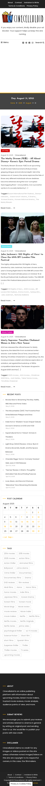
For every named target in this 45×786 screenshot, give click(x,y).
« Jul (5, 537)
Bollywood (8, 568)
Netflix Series (9, 626)
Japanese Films (11, 597)
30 (33, 531)
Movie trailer (25, 611)
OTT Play (5, 151)
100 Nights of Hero (15, 289)
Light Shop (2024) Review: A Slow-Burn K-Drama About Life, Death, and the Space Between (22, 448)
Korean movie (25, 602)
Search (38, 42)
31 (39, 531)
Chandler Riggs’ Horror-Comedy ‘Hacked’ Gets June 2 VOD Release (23, 461)
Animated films (26, 563)
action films (24, 558)
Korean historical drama (24, 199)
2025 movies (29, 289)
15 (27, 521)
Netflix (22, 616)
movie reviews (10, 611)
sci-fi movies (31, 631)
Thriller (25, 645)
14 (22, 521)
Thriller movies (10, 650)
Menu (6, 42)
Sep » (10, 537)
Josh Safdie (15, 378)
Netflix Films (34, 616)
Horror (19, 587)
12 (11, 521)
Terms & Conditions (16, 6)
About (10, 2)
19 (11, 526)
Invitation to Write (31, 2)
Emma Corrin (23, 292)
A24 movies (25, 375)
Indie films (24, 592)
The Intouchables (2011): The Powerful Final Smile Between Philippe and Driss (23, 413)
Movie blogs (9, 606)
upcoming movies (12, 655)
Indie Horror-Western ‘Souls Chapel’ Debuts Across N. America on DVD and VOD (23, 424)
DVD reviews (9, 582)
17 (39, 521)
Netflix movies (10, 621)
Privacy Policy (32, 6)
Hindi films (8, 587)
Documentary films (12, 577)
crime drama (22, 568)
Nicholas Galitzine (21, 295)
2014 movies (9, 553)
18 (5, 526)
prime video (24, 626)
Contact (18, 2)
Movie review (24, 606)
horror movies (10, 592)
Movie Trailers (7, 332)
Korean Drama (7, 199)
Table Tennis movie (29, 378)
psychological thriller (13, 631)
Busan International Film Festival (21, 193)
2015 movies (24, 553)
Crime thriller (9, 573)
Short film (25, 635)
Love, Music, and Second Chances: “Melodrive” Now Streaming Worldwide (21, 483)
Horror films (31, 587)
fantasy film (35, 292)
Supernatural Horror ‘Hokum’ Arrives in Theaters (21, 435)
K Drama (31, 196)
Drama (28, 577)
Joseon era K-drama (18, 196)
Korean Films (9, 602)
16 (33, 521)
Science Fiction (10, 635)
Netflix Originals (27, 621)
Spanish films (23, 640)
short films (8, 640)
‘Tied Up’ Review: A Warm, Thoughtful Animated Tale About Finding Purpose (21, 472)
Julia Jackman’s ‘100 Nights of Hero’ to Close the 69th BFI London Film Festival (22, 257)
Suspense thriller (11, 645)
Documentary (25, 573)
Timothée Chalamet (9, 381)
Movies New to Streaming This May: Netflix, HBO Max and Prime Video (22, 402)
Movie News (6, 246)
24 (39, 526)
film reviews (24, 582)
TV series (24, 650)
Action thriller (10, 563)
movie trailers (10, 616)
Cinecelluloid (20, 155)
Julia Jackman (7, 295)
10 (39, 517)
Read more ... (7, 208)
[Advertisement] (22, 69)
